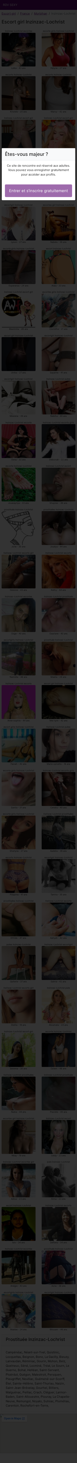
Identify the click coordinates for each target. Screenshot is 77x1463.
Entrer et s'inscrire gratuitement (38, 190)
